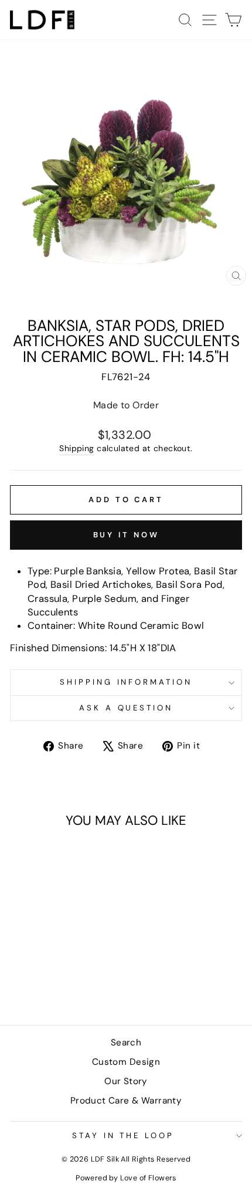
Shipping (76, 448)
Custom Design (126, 1062)
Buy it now (126, 535)
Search (126, 1042)
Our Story (126, 1081)
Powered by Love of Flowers (126, 1178)
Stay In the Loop (123, 1135)
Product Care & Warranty (126, 1100)
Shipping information (126, 682)
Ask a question (126, 708)
